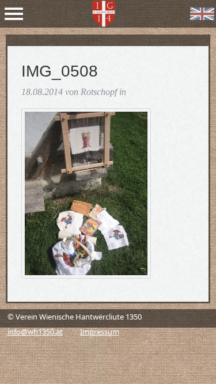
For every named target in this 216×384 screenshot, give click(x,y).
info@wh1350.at (35, 331)
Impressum (99, 331)
